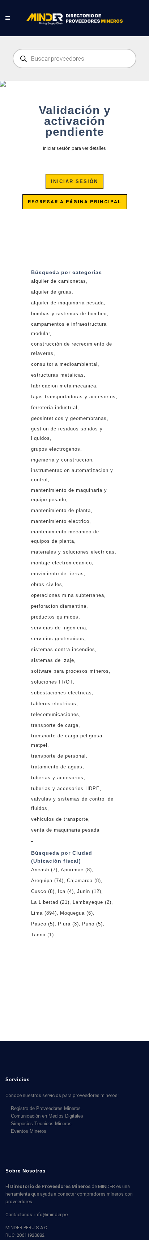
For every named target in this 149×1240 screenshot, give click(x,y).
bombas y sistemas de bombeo (69, 313)
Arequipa (47, 880)
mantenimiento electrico (60, 521)
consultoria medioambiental (64, 364)
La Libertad (50, 902)
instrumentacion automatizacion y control (72, 475)
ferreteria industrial (54, 407)
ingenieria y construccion (61, 460)
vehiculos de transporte (59, 819)
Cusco (43, 891)
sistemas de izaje (52, 660)
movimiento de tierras (57, 573)
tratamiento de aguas (56, 766)
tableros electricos (53, 703)
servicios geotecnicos (57, 638)
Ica (66, 891)
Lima (44, 913)
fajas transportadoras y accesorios (73, 396)
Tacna (42, 934)
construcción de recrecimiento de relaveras (71, 348)
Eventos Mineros (28, 1131)
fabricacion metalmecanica (63, 386)
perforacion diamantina (58, 606)
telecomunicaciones (55, 714)
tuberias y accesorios (57, 777)
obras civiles (46, 584)
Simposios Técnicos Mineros (41, 1123)
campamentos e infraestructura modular (69, 328)
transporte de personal (58, 756)
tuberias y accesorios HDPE (65, 788)
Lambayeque (92, 902)
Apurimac (76, 869)
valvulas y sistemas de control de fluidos (72, 803)
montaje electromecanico (61, 562)
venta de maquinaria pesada (65, 830)
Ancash (44, 869)
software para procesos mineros (70, 671)
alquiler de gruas (51, 292)
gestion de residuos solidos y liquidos (67, 433)
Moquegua (76, 913)
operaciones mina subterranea (67, 595)
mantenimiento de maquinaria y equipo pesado (69, 494)
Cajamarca (84, 880)
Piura (68, 924)
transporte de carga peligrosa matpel (66, 740)
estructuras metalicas (57, 375)
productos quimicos (54, 617)
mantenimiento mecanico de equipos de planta (65, 536)
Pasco (43, 924)
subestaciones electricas (61, 692)
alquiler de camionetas (58, 281)
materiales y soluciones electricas (73, 552)
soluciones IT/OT (52, 682)
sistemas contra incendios (63, 649)
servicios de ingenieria (58, 627)
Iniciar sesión (74, 181)
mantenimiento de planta (61, 510)
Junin (89, 891)
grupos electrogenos (55, 449)
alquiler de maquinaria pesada (67, 302)
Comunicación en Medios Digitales (47, 1116)
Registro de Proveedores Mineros (46, 1108)
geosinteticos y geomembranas (69, 418)
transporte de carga (54, 725)
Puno (92, 924)
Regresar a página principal (75, 201)
